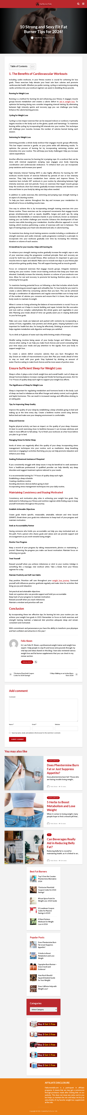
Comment (12, 697)
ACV (49, 834)
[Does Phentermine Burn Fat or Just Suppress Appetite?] (24, 773)
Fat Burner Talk (52, 1111)
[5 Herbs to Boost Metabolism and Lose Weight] (24, 810)
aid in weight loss (67, 102)
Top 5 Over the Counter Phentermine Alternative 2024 (47, 878)
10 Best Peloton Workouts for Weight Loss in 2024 (45, 921)
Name (11, 724)
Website (57, 724)
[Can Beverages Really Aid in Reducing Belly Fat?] (24, 847)
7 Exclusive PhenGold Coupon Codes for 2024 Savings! (47, 889)
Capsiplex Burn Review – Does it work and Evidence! (47, 966)
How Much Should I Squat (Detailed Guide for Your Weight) (46, 977)
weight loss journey (60, 580)
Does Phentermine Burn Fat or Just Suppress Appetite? (63, 769)
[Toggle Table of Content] (31, 67)
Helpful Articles (53, 760)
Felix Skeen (37, 37)
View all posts (27, 662)
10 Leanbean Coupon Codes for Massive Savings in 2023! (46, 910)
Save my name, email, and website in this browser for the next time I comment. (36, 733)
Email (34, 724)
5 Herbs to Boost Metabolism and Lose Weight (61, 806)
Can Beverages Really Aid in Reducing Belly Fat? (61, 843)
